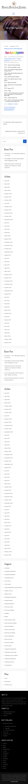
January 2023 (7, 277)
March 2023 (7, 271)
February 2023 (8, 274)
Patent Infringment (9, 626)
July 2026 (6, 180)
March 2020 (7, 336)
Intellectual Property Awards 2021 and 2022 (15, 132)
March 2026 (7, 190)
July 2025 (6, 203)
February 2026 (8, 193)
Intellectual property (8, 48)
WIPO (16, 104)
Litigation (6, 613)
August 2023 (7, 255)
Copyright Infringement (10, 571)
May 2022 (7, 303)
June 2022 (7, 300)
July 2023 (6, 258)
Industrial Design (8, 600)
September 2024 (8, 219)
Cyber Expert (7, 584)
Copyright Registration (9, 574)
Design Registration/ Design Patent (13, 587)
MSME (6, 616)
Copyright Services (9, 577)
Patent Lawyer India (9, 629)
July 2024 (6, 222)
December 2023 (8, 242)
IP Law (6, 107)
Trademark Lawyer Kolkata (11, 655)
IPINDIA (10, 104)
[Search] (25, 141)
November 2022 (8, 284)
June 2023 (7, 261)
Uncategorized (8, 665)
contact (6, 58)
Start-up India (7, 645)
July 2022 (6, 297)
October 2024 (7, 216)
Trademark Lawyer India (10, 652)
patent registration (9, 109)
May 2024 (7, 229)
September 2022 (8, 290)
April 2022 (7, 307)
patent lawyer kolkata (9, 632)
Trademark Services (9, 662)
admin (7, 46)
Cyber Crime (7, 581)
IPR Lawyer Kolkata (9, 610)
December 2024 (8, 213)
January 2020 (7, 342)
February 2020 (8, 339)
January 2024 (7, 239)
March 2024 (7, 235)
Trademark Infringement (10, 649)
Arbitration (7, 568)
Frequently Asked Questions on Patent (12, 123)
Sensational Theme (14, 781)
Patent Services (8, 639)
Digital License (8, 594)
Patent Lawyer (12, 58)
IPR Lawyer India (8, 607)
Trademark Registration (10, 658)
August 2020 (7, 320)
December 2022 (8, 281)
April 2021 (7, 316)
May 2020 (7, 329)
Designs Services (8, 590)
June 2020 (7, 326)
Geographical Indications (10, 597)
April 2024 (7, 232)
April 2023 (7, 268)
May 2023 (7, 265)
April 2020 (7, 332)
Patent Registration (18, 48)
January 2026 (7, 197)
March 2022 (7, 310)
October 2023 (7, 248)
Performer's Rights (9, 642)
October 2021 (7, 313)
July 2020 (6, 323)
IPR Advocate (12, 107)
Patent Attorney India (9, 619)
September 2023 (8, 252)
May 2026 (7, 184)
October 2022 (7, 287)
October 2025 (7, 200)
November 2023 (8, 245)
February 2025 (8, 206)
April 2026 (7, 187)
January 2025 (7, 209)
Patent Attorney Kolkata (10, 623)
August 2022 (7, 294)
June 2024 (7, 226)
